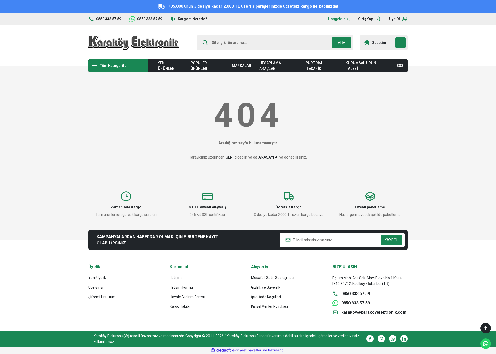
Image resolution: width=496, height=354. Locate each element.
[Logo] (133, 42)
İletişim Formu (181, 287)
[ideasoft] (221, 350)
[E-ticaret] (247, 350)
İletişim (176, 278)
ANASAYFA (267, 157)
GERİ (230, 157)
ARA (341, 43)
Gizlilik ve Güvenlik (265, 287)
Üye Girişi (95, 287)
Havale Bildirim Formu (187, 297)
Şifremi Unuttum (101, 297)
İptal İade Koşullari (266, 297)
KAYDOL (391, 240)
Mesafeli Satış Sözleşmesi (272, 278)
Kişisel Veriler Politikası (269, 306)
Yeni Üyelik (97, 278)
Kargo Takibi (180, 306)
